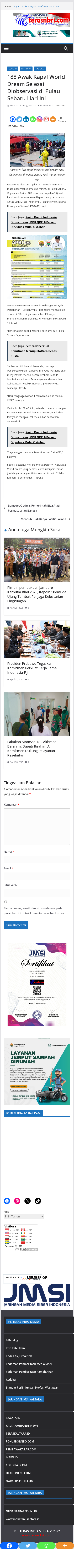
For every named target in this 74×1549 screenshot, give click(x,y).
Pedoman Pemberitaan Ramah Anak (29, 1372)
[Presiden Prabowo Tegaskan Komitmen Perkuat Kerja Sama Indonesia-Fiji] (37, 623)
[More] (53, 116)
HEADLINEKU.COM (18, 1473)
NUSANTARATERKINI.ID (21, 1511)
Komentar (11, 804)
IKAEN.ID (12, 1457)
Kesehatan (26, 69)
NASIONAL (40, 69)
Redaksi (32, 105)
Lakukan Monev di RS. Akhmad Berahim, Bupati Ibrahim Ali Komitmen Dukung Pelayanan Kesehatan (31, 748)
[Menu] (6, 48)
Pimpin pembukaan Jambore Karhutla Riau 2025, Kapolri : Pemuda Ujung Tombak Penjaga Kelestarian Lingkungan (36, 594)
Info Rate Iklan (15, 1348)
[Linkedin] (26, 116)
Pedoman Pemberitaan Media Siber (29, 1364)
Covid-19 (13, 69)
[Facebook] (13, 116)
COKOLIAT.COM (16, 1465)
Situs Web (10, 885)
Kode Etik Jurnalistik (19, 1356)
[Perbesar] (65, 943)
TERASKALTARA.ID (18, 1433)
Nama (9, 852)
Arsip (6, 1211)
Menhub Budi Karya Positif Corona (43, 519)
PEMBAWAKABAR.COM (21, 1449)
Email (8, 868)
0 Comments (46, 105)
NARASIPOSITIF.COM (20, 1481)
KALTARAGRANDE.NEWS (22, 1426)
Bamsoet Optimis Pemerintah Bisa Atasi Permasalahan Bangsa (34, 508)
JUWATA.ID (13, 1418)
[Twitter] (19, 116)
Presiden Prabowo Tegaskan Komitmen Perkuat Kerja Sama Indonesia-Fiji (32, 668)
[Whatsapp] (33, 116)
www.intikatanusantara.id (23, 1519)
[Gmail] (46, 116)
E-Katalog (12, 1340)
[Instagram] (39, 116)
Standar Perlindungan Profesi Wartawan (32, 1387)
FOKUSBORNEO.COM (20, 1441)
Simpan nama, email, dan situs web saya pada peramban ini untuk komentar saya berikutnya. (34, 910)
